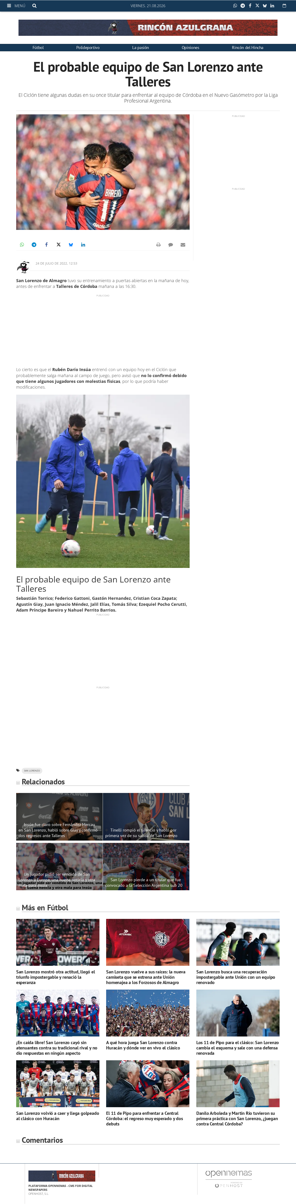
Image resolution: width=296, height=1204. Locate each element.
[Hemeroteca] (284, 5)
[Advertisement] (103, 329)
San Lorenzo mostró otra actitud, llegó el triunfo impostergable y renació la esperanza (55, 977)
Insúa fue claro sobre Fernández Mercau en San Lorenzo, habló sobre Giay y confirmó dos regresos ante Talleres (58, 830)
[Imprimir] (158, 244)
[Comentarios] (170, 244)
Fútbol (38, 47)
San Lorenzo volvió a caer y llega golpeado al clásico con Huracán (57, 1116)
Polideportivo (87, 47)
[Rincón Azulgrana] (148, 27)
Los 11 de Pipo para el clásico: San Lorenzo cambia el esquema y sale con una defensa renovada (237, 1047)
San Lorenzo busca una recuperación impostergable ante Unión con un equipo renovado (235, 977)
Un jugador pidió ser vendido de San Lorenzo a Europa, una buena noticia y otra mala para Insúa (56, 879)
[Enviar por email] (182, 244)
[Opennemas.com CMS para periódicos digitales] (229, 1179)
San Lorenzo (32, 770)
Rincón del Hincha (247, 47)
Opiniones (190, 47)
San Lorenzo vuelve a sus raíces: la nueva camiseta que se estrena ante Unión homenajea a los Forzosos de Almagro (145, 977)
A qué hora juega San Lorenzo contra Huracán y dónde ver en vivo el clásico (143, 1045)
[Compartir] (236, 6)
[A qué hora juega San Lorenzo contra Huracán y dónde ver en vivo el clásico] (147, 1013)
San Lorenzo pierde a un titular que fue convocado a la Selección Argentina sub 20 (143, 882)
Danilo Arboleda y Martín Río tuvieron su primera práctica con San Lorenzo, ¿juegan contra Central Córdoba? (237, 1118)
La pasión (140, 47)
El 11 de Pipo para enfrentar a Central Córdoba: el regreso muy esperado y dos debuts (144, 1118)
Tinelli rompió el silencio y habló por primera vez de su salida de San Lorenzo (141, 832)
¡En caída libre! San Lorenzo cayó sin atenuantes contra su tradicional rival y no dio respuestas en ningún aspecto (56, 1047)
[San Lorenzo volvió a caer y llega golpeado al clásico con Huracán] (57, 1083)
